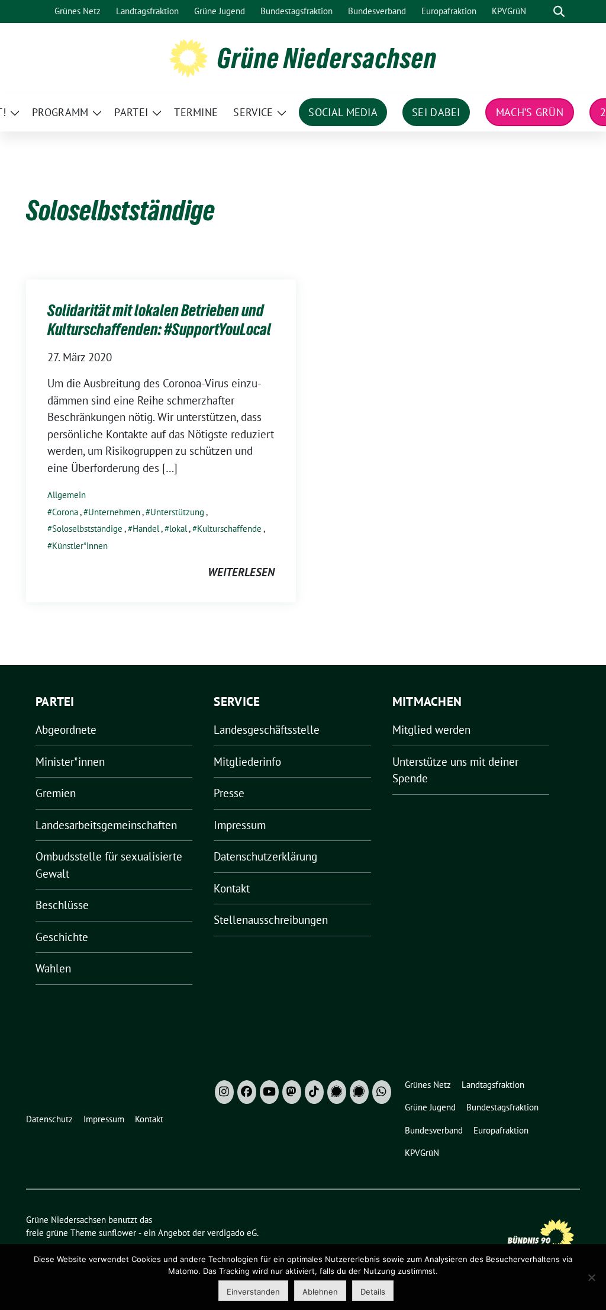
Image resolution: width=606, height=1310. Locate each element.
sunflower (117, 1232)
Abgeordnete (66, 730)
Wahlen (53, 968)
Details (372, 1291)
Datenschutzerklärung (265, 856)
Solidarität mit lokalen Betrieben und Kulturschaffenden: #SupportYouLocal (159, 320)
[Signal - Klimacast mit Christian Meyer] (336, 1092)
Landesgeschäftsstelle (267, 730)
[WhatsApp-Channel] (381, 1092)
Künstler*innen (80, 545)
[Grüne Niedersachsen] (188, 57)
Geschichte (62, 937)
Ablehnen (320, 1291)
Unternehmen (114, 512)
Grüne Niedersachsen (327, 58)
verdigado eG (232, 1232)
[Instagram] (224, 1092)
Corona (65, 512)
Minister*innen (70, 761)
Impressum (240, 825)
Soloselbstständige (87, 528)
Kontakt (232, 888)
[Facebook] (246, 1092)
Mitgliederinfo (247, 761)
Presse (229, 793)
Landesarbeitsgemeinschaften (106, 825)
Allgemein (66, 494)
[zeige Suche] (558, 11)
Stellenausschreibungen (271, 920)
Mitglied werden (431, 730)
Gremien (56, 793)
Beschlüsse (62, 905)
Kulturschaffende (229, 528)
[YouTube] (269, 1092)
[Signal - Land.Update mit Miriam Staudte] (359, 1092)
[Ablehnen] (591, 1277)
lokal (178, 528)
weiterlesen (241, 572)
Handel (146, 528)
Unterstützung (177, 512)
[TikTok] (314, 1092)
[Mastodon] (291, 1092)
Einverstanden (253, 1291)
